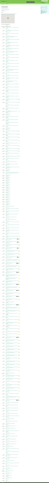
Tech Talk (7, 480)
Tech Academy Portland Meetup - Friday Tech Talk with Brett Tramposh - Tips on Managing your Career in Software (12, 307)
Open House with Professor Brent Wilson (10, 460)
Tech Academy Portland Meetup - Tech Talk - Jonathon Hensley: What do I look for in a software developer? (12, 364)
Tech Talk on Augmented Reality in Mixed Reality (11, 443)
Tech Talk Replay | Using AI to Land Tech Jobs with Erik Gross (12, 75)
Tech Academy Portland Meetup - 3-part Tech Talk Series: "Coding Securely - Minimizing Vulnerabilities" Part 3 (12, 349)
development (7, 13)
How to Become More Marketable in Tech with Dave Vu (11, 161)
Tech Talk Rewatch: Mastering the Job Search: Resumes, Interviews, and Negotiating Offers (11, 81)
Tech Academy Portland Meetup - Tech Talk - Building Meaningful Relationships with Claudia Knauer (12, 378)
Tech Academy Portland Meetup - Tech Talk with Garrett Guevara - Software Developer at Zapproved (12, 281)
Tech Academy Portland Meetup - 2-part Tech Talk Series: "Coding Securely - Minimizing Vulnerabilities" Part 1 (12, 254)
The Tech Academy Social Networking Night (10, 423)
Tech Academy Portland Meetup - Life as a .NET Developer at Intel (12, 331)
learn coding (10, 13)
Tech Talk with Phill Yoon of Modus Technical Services (11, 441)
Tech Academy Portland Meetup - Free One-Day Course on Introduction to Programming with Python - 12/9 (12, 275)
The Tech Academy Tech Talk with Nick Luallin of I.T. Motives (12, 413)
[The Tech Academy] (8, 18)
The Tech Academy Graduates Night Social (10, 418)
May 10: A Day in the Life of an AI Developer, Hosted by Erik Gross (12, 150)
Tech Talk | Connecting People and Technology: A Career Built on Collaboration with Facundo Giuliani (12, 69)
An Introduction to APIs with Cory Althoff (10, 206)
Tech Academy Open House (8, 468)
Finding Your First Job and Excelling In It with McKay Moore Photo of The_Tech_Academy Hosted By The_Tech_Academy (12, 172)
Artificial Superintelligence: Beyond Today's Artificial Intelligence (12, 208)
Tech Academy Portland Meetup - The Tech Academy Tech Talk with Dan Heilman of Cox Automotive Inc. (12, 387)
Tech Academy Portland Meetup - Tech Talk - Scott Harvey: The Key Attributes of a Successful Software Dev (12, 361)
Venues (5, 2)
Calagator (3, 1)
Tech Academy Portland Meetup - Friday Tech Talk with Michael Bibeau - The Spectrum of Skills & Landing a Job (12, 310)
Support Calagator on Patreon (30, 2)
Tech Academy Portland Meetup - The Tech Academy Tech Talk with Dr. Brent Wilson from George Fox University (12, 397)
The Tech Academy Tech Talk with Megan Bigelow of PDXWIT (12, 402)
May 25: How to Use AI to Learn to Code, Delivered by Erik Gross (12, 148)
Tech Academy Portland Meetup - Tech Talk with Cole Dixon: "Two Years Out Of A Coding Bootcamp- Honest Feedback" (12, 266)
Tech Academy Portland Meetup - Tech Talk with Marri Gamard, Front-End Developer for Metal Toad (12, 367)
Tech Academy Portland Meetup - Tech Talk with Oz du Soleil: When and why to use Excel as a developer (12, 346)
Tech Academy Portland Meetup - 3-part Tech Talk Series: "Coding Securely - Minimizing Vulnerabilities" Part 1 (12, 355)
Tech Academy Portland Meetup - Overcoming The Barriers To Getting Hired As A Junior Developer (12, 322)
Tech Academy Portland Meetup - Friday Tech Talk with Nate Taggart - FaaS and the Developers (12, 293)
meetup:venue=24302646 (14, 13)
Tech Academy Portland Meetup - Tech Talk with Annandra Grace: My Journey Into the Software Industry (12, 340)
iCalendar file (44, 7)
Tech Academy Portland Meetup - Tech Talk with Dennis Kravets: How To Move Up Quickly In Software (12, 343)
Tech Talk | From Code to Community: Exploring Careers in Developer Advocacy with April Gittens (12, 36)
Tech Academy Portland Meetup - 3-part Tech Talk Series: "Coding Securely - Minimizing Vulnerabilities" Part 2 (12, 352)
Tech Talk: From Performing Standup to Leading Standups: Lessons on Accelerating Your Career (12, 51)
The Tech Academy (7, 32)
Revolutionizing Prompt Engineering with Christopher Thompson (12, 156)
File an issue (46, 2)
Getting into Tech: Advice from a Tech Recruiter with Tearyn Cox (12, 227)
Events (2, 2)
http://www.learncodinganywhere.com (5, 9)
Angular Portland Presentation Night (9, 470)
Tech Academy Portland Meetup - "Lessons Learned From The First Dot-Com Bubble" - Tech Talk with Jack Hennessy (12, 260)
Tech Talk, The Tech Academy (9, 475)
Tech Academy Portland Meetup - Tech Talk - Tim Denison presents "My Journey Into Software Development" (12, 375)
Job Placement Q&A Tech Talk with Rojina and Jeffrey (11, 219)
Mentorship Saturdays (8, 128)
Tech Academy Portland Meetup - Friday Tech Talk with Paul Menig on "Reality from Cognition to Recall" (12, 269)
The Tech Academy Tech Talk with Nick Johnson (10, 428)
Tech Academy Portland (3, 13)
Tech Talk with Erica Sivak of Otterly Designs (10, 433)
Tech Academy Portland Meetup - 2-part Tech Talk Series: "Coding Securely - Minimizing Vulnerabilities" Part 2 (12, 251)
